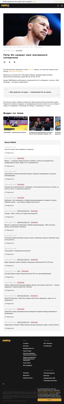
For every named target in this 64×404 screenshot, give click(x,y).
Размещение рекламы (50, 380)
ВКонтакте (26, 375)
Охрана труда (27, 351)
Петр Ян (31, 69)
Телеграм (26, 373)
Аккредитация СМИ (49, 378)
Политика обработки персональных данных (30, 354)
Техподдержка (59, 1)
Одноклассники (27, 378)
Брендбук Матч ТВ (28, 348)
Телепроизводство (49, 373)
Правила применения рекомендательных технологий (29, 359)
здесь (34, 2)
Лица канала (27, 363)
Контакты (26, 346)
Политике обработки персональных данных (49, 391)
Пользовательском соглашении (47, 393)
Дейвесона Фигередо (15, 71)
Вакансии (46, 375)
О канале (25, 343)
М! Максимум (48, 346)
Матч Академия (27, 365)
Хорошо (49, 399)
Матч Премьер (48, 343)
